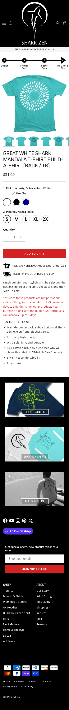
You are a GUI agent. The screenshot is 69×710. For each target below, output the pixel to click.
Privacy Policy (10, 686)
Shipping (42, 607)
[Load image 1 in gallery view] (34, 103)
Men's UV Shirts (13, 596)
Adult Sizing (44, 596)
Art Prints (9, 641)
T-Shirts (8, 590)
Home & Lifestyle (14, 630)
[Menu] (4, 23)
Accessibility (27, 686)
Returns (41, 613)
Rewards (42, 624)
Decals (7, 635)
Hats (6, 619)
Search (6, 681)
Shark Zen (16, 696)
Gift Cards (46, 681)
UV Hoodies (10, 607)
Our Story (42, 590)
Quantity (9, 229)
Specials (33, 681)
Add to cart (34, 253)
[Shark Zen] (35, 23)
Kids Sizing (43, 602)
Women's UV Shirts (15, 602)
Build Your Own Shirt (16, 613)
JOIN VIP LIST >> (34, 569)
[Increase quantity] (21, 237)
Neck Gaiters (11, 624)
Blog (39, 619)
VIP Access (19, 681)
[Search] (12, 23)
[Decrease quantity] (6, 237)
